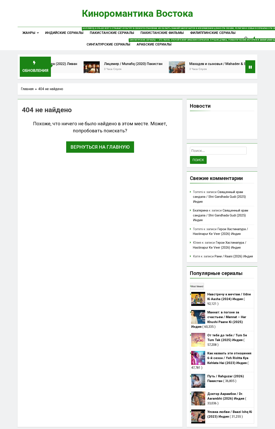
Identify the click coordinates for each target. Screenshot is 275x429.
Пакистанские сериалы (112, 33)
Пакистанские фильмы (162, 33)
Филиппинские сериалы (212, 33)
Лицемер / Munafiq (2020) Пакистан (126, 64)
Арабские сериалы (156, 42)
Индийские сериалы (66, 31)
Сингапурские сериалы (110, 42)
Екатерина (200, 210)
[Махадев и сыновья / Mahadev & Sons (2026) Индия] (170, 69)
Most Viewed (197, 286)
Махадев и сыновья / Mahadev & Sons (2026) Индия (225, 64)
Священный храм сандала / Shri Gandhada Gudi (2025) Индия (219, 197)
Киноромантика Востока (137, 13)
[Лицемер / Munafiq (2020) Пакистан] (85, 69)
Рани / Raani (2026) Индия (234, 256)
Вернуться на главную (100, 147)
